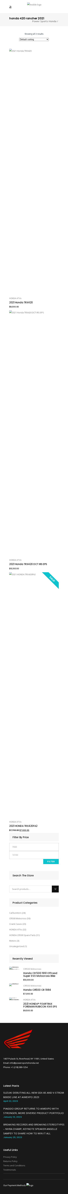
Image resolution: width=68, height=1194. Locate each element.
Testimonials (9, 1169)
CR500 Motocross (17, 918)
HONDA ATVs (15, 298)
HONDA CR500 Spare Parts (22, 935)
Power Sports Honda (44, 21)
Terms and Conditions (14, 1165)
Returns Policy (10, 1161)
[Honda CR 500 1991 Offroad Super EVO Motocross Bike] (14, 968)
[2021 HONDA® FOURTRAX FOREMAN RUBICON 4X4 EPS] (14, 998)
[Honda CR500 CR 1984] (14, 985)
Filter (51, 861)
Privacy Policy (10, 1156)
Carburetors (15, 912)
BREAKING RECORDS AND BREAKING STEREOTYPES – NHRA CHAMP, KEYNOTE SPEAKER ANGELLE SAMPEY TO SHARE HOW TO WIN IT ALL (33, 1129)
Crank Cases (15, 923)
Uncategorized (16, 946)
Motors (12, 940)
